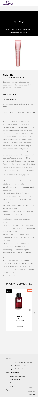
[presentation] (3, 313)
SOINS (19, 29)
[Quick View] (29, 310)
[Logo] (8, 3)
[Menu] (33, 3)
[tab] (8, 114)
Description (8, 112)
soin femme (27, 104)
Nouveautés (27, 29)
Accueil (7, 29)
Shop (13, 29)
